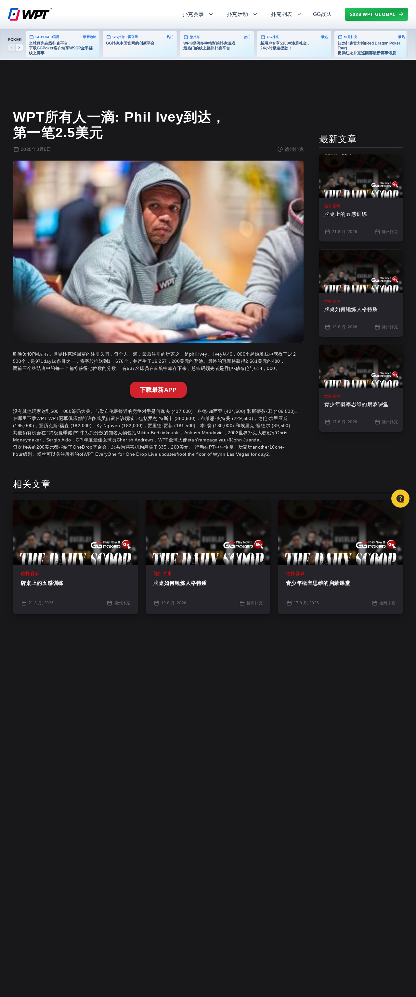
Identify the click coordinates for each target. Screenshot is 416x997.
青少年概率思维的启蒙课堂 (318, 583)
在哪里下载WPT (30, 418)
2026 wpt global (373, 14)
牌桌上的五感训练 (42, 583)
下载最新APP (158, 390)
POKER (15, 39)
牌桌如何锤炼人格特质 (180, 583)
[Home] (87, 14)
